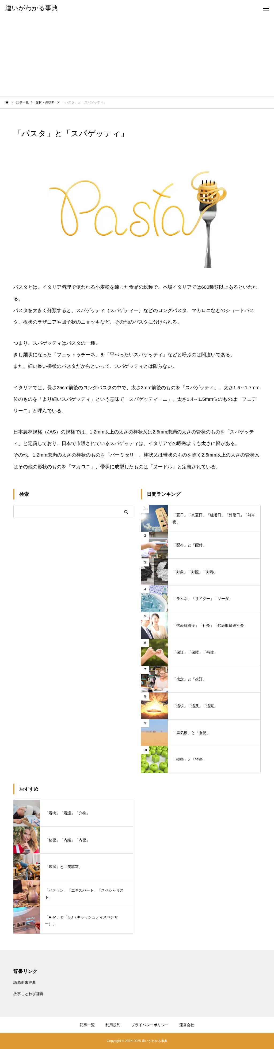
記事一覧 (87, 1025)
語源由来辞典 (24, 982)
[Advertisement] (137, 56)
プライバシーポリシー (150, 1025)
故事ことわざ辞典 (28, 994)
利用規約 (112, 1025)
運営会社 (186, 1025)
